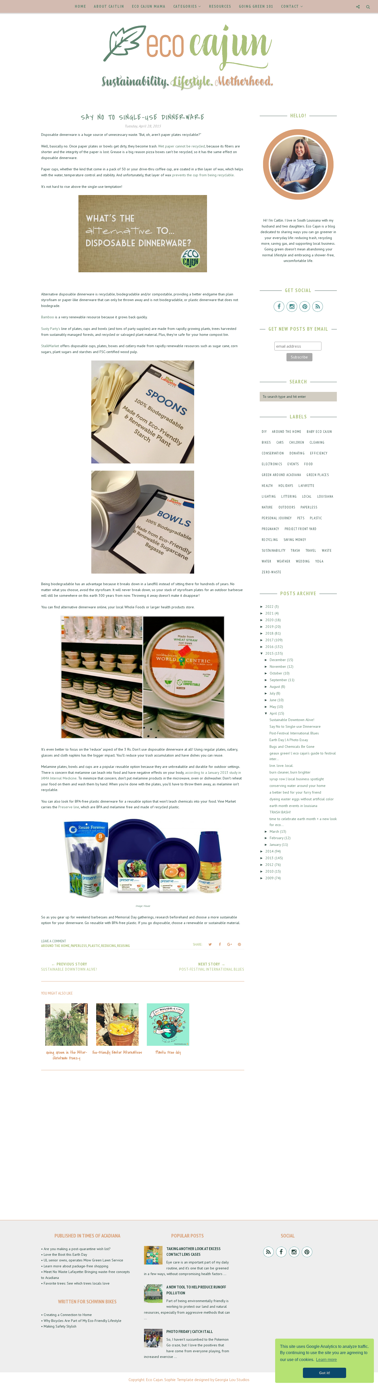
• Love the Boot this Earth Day (64, 1254)
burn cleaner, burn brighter (290, 772)
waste (327, 550)
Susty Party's (50, 328)
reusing (123, 945)
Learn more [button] (326, 1359)
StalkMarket (50, 346)
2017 (269, 640)
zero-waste (271, 572)
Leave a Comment (53, 941)
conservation (273, 453)
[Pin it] (239, 944)
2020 (270, 620)
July (273, 693)
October (276, 673)
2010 (270, 871)
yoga (319, 561)
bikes (266, 442)
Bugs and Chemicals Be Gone (291, 746)
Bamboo (47, 317)
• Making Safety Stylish (58, 1326)
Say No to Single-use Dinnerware (295, 726)
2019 (270, 626)
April (274, 713)
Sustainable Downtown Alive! (291, 719)
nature (267, 507)
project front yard (301, 529)
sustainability (273, 550)
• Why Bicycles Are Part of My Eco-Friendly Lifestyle (81, 1320)
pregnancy (270, 529)
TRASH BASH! (280, 812)
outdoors (286, 507)
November (278, 666)
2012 (270, 864)
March (275, 831)
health (267, 486)
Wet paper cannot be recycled (181, 146)
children (296, 442)
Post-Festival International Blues (294, 733)
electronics (272, 464)
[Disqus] (142, 1143)
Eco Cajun (154, 1379)
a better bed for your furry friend (295, 792)
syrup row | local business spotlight (296, 779)
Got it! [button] (324, 1373)
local (307, 496)
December (278, 659)
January (276, 844)
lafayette (306, 486)
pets (300, 518)
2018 (270, 633)
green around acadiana (281, 475)
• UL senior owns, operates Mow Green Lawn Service (82, 1260)
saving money (295, 540)
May (273, 706)
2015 (270, 653)
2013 (270, 858)
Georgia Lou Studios (232, 1379)
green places (318, 475)
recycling (270, 540)
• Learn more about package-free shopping (74, 1266)
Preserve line (68, 807)
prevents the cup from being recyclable (203, 175)
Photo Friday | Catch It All (189, 1331)
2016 (270, 646)
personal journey (277, 518)
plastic (94, 945)
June (273, 700)
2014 (270, 851)
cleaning (317, 442)
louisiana (325, 496)
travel (311, 550)
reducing (108, 945)
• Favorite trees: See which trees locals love (75, 1283)
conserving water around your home (297, 785)
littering (289, 496)
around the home (55, 945)
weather (284, 561)
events (293, 464)
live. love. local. (281, 765)
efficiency (318, 453)
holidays (285, 486)
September (279, 680)
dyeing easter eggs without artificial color (301, 799)
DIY (264, 431)
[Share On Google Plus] (230, 944)
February (277, 838)
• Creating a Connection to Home (66, 1314)
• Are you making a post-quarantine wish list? (76, 1248)
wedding (303, 561)
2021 (270, 613)
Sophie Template (178, 1379)
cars (280, 442)
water (267, 561)
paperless (79, 945)
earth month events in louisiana (293, 805)
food (308, 464)
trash (295, 550)
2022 (270, 606)
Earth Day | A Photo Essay (288, 740)
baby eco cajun (319, 431)
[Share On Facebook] (220, 944)
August (275, 686)
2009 (270, 878)
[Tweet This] (210, 944)
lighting (269, 496)
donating (297, 453)
